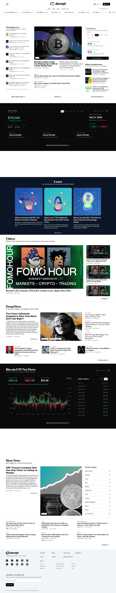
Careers (73, 566)
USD (106, 379)
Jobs (72, 568)
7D (66, 111)
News (49, 9)
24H (62, 111)
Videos (58, 9)
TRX (94, 12)
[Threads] (17, 560)
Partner (42, 553)
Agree (93, 126)
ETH (23, 12)
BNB (38, 12)
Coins (41, 556)
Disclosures (43, 566)
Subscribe (10, 584)
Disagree (103, 126)
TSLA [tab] (88, 37)
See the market (98, 58)
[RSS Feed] (7, 564)
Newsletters (65, 9)
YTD (78, 111)
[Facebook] (27, 560)
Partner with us (104, 8)
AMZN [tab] (106, 35)
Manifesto (42, 568)
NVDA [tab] (97, 35)
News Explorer (68, 556)
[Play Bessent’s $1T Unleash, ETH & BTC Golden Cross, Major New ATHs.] (44, 267)
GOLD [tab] (101, 35)
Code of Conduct (60, 566)
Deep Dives (66, 553)
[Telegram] (27, 564)
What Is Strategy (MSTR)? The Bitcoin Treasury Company (27, 218)
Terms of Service (60, 563)
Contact (73, 563)
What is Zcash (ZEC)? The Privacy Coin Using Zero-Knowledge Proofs (87, 219)
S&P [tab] (92, 35)
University (78, 553)
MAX (82, 111)
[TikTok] (12, 564)
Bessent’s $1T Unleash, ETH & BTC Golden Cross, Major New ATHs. (38, 290)
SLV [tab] (93, 37)
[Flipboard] (22, 564)
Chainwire (104, 66)
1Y (74, 111)
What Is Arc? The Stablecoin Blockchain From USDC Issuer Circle (56, 219)
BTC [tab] (88, 35)
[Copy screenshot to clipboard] (107, 111)
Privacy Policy (59, 568)
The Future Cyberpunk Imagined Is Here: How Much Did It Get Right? (21, 316)
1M (70, 111)
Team (41, 563)
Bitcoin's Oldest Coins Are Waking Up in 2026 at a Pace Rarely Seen (46, 64)
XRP (53, 12)
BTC (7, 12)
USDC (65, 12)
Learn (53, 9)
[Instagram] (12, 560)
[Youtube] (17, 564)
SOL (79, 12)
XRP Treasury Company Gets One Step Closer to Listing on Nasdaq (21, 470)
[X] (7, 560)
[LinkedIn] (22, 560)
